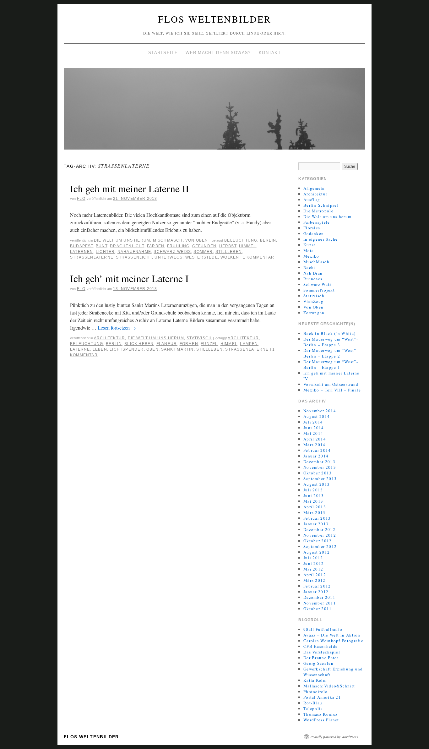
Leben (100, 349)
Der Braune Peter (321, 657)
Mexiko (311, 256)
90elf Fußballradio (322, 629)
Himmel (247, 246)
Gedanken (313, 233)
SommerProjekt (319, 290)
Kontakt (270, 52)
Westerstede (201, 257)
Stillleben (228, 251)
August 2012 (316, 552)
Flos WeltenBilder (214, 19)
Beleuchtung (240, 240)
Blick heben (139, 344)
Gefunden (204, 246)
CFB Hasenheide (320, 646)
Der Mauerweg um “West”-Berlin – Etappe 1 (330, 364)
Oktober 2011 (317, 608)
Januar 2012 (316, 591)
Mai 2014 (313, 433)
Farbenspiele (316, 222)
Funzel (209, 344)
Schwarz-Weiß (172, 251)
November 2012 (319, 535)
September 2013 (320, 478)
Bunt (101, 246)
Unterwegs (168, 257)
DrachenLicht (127, 246)
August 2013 (316, 484)
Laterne (80, 349)
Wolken (229, 257)
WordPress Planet (321, 720)
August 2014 (316, 416)
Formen (189, 344)
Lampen (249, 344)
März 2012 (314, 580)
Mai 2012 (313, 569)
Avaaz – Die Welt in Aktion (332, 635)
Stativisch (199, 338)
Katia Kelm (315, 680)
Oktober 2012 (317, 541)
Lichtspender (127, 349)
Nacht (309, 267)
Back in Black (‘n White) (329, 333)
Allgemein (314, 188)
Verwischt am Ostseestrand (331, 384)
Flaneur (166, 344)
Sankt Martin (177, 349)
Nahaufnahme (134, 251)
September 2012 (320, 546)
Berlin (268, 240)
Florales (311, 228)
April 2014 (314, 439)
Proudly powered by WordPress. (334, 736)
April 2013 (314, 507)
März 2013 (314, 512)
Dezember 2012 (319, 529)
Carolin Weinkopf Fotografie (333, 640)
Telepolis (313, 708)
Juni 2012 (313, 563)
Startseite (163, 52)
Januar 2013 (316, 524)
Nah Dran (313, 273)
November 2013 (319, 467)
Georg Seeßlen (318, 663)
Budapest (81, 246)
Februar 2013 (317, 518)
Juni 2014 (313, 427)
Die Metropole (318, 211)
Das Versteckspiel (321, 652)
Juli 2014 (313, 422)
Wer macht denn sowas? (218, 52)
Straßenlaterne (91, 257)
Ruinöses (312, 279)
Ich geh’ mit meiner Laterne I (129, 278)
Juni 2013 (313, 495)
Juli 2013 (313, 490)
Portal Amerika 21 (322, 697)
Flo (81, 198)
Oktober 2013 (317, 473)
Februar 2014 (317, 450)
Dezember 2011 (319, 597)
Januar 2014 (316, 456)
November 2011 (319, 603)
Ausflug (311, 199)
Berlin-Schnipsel (321, 205)
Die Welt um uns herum (122, 240)
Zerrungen (314, 312)
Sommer (203, 251)
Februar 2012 (317, 586)
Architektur (109, 338)
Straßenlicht (134, 257)
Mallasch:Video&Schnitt (329, 686)
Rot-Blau (312, 703)
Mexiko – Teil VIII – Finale (332, 390)
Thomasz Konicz (320, 714)
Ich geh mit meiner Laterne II (129, 188)
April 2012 (314, 574)
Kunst (309, 245)
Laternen (81, 251)
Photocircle (315, 691)
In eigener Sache (320, 239)
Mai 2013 (313, 501)
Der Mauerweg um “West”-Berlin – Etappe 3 (330, 341)
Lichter (105, 251)
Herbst (227, 246)
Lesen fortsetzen (117, 327)
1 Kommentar (258, 257)
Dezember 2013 (319, 461)
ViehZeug (313, 301)
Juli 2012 (313, 557)
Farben (155, 246)
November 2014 (319, 410)
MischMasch (168, 240)
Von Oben (196, 240)
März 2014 (314, 444)
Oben (152, 349)
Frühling (178, 246)
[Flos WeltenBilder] (214, 111)
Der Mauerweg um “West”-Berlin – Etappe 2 (330, 353)
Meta (308, 250)
